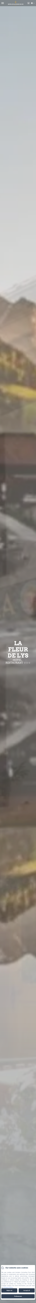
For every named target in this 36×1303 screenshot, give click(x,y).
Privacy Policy (8, 1287)
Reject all (9, 1290)
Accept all (26, 1290)
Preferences (18, 1296)
